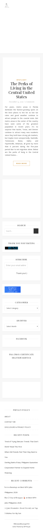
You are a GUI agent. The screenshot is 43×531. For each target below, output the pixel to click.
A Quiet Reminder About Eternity (18, 508)
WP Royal (27, 527)
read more (21, 163)
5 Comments (29, 102)
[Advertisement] (21, 22)
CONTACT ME (10, 422)
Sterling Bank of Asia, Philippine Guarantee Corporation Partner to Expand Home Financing (21, 467)
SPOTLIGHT (22, 80)
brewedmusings (11, 487)
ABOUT (8, 416)
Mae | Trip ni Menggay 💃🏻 (15, 498)
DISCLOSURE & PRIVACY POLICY (18, 427)
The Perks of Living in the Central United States (21, 90)
